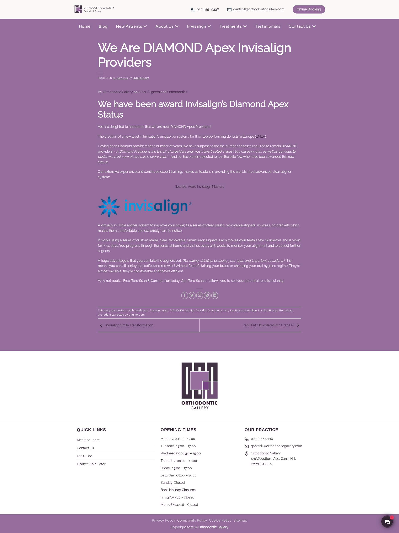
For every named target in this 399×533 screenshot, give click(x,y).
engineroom (141, 77)
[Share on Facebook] (184, 295)
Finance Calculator (91, 464)
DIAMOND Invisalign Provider (188, 310)
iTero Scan (285, 310)
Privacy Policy (163, 520)
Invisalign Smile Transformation (129, 325)
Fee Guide (84, 456)
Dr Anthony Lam (218, 310)
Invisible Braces (268, 310)
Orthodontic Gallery (118, 92)
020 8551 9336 (208, 9)
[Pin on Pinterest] (207, 295)
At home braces (139, 310)
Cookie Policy (220, 520)
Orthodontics (177, 92)
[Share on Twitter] (192, 295)
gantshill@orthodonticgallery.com (258, 9)
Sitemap (240, 520)
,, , (273, 458)
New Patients (129, 26)
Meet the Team (88, 440)
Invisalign (196, 26)
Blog (103, 26)
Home (84, 26)
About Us (164, 26)
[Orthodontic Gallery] (94, 9)
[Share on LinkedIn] (214, 295)
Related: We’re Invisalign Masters (199, 187)
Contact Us (300, 26)
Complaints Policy (192, 520)
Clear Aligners (149, 92)
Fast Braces (236, 310)
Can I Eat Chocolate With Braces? (268, 325)
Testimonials (267, 26)
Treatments (231, 26)
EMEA (260, 136)
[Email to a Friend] (199, 295)
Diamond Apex (159, 310)
